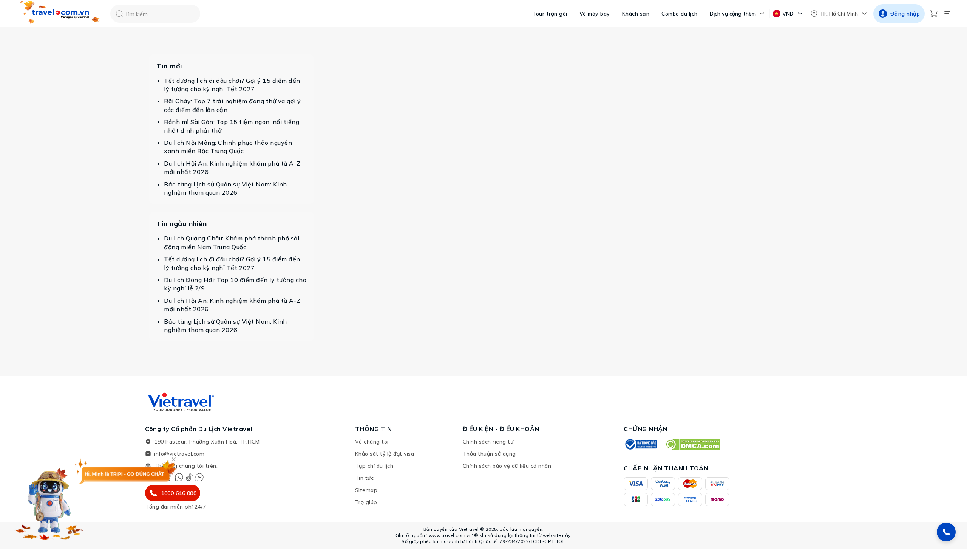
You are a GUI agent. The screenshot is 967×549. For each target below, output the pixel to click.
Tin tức (364, 478)
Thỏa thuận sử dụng (489, 453)
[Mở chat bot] (49, 501)
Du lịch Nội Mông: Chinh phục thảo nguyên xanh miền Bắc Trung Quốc (228, 147)
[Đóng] (174, 459)
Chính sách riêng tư (488, 441)
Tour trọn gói (549, 13)
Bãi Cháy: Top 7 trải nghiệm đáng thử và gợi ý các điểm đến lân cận (232, 105)
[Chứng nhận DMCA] (692, 444)
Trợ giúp (366, 502)
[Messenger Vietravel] (199, 477)
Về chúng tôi (372, 441)
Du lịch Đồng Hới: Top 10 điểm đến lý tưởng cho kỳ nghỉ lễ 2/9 (235, 284)
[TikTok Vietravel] (189, 477)
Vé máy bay (594, 13)
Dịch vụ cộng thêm (733, 13)
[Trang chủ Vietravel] (60, 14)
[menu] (947, 13)
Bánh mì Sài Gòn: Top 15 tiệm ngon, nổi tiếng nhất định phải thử (231, 126)
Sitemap (366, 490)
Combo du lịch (679, 13)
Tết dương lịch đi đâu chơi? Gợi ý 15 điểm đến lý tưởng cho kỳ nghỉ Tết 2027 (232, 85)
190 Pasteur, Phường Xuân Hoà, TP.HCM (207, 441)
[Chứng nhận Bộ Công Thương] (641, 444)
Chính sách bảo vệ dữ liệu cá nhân (507, 465)
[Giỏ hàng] (933, 13)
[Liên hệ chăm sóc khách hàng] (946, 532)
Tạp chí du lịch (374, 465)
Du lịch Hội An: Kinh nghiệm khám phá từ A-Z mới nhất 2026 (232, 167)
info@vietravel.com (179, 453)
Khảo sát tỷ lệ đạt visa (384, 453)
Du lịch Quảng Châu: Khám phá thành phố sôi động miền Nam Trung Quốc (231, 242)
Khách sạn (636, 13)
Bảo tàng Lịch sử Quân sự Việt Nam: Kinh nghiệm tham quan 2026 (225, 188)
